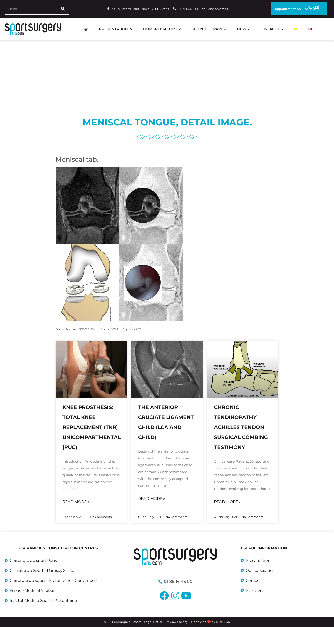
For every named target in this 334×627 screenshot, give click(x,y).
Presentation (113, 29)
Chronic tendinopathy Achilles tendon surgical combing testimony (241, 427)
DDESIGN (223, 622)
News (243, 29)
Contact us (271, 29)
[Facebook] (164, 595)
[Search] (63, 8)
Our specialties (160, 29)
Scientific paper (209, 29)
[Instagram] (175, 595)
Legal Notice (153, 622)
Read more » (75, 501)
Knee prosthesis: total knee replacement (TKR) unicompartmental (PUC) (91, 427)
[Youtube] (186, 595)
